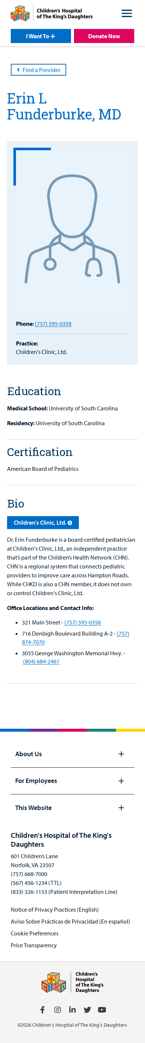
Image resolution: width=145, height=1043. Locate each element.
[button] (126, 14)
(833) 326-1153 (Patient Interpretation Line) (64, 891)
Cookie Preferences (34, 933)
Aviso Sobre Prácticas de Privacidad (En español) (70, 921)
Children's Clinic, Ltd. (40, 522)
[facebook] (42, 1010)
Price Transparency (34, 945)
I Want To (37, 36)
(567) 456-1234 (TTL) (36, 882)
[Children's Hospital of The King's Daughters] (52, 14)
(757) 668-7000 (29, 874)
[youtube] (102, 1010)
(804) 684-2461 (41, 661)
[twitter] (87, 1010)
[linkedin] (72, 1010)
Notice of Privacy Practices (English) (55, 909)
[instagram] (57, 1010)
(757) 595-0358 (53, 323)
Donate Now (104, 36)
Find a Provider (41, 69)
